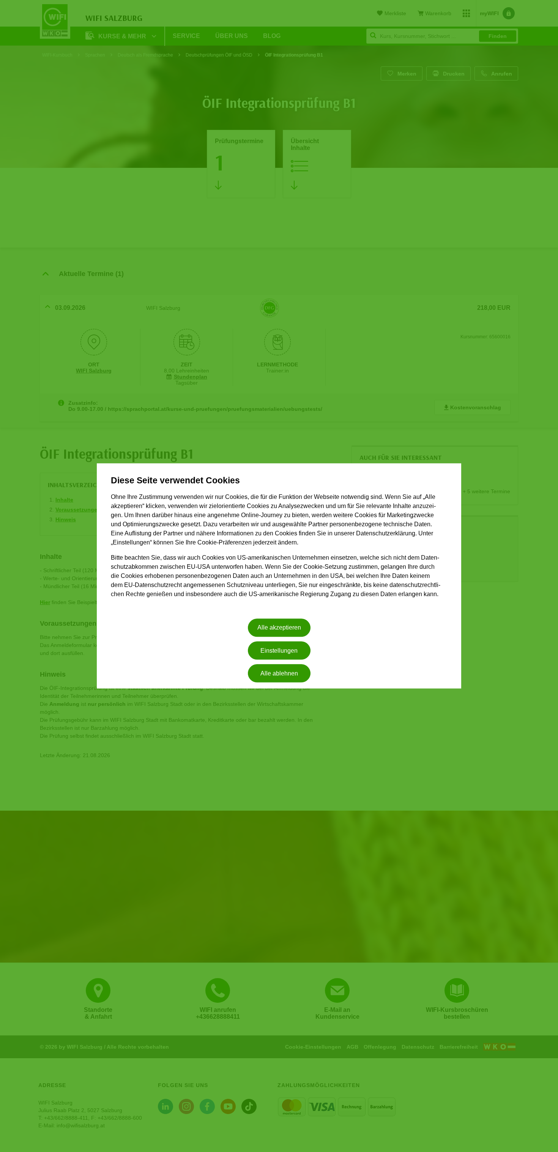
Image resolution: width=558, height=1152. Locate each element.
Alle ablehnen (279, 673)
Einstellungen (279, 650)
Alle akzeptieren (279, 628)
